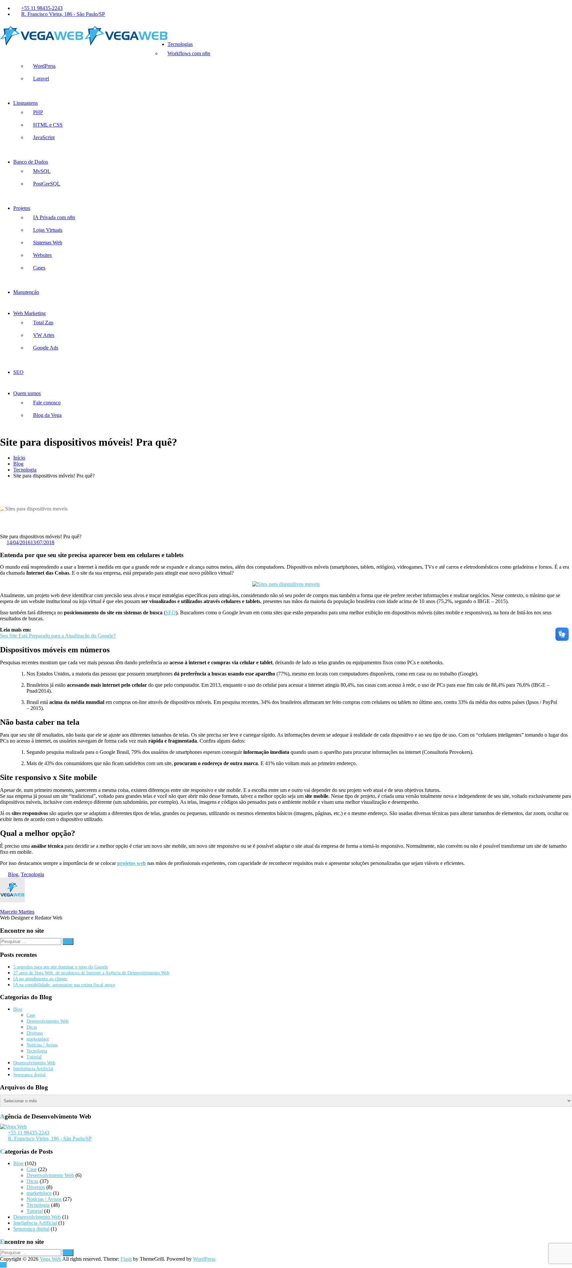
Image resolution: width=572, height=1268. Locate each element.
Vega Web (50, 1259)
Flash (126, 1259)
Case (30, 1015)
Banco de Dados (30, 162)
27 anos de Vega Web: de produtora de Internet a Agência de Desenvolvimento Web (91, 972)
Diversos (34, 1033)
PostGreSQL (46, 183)
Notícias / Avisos (42, 1045)
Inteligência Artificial (33, 1068)
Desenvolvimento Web (47, 1021)
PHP (38, 112)
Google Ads (45, 347)
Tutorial (34, 1056)
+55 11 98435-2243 (42, 8)
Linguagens (25, 103)
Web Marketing (29, 313)
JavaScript (44, 137)
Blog (18, 464)
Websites (42, 255)
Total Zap (43, 322)
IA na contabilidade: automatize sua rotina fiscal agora (64, 984)
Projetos (21, 208)
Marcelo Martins (17, 912)
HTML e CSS (48, 125)
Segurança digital (29, 1074)
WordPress (44, 66)
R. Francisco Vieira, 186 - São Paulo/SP (63, 14)
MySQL (42, 171)
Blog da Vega (47, 415)
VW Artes (43, 335)
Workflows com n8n (188, 53)
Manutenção (26, 292)
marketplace (37, 1039)
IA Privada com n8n (54, 217)
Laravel (41, 78)
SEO (18, 372)
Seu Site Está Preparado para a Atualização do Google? (58, 635)
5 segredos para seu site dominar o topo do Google (60, 966)
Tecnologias (180, 44)
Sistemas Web (47, 242)
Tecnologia (24, 469)
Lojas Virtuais (47, 230)
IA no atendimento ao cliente (40, 978)
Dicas (31, 1027)
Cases (39, 267)
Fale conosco (47, 402)
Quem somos (27, 393)
